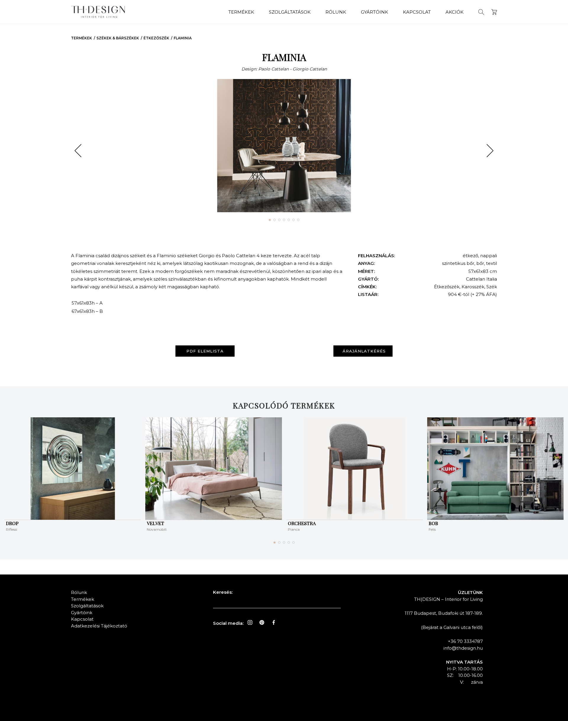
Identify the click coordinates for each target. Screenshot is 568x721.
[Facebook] (273, 622)
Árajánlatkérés (364, 351)
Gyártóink (374, 12)
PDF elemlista (205, 351)
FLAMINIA (183, 38)
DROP (12, 523)
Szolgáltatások (290, 12)
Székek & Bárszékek (117, 38)
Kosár (494, 12)
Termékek (241, 12)
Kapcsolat (417, 12)
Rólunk (335, 12)
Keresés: (223, 592)
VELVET (155, 523)
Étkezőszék (156, 38)
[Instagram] (250, 622)
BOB (433, 523)
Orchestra (302, 523)
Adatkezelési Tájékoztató (99, 626)
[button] (78, 150)
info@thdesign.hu (463, 648)
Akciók (455, 12)
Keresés (481, 12)
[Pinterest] (261, 622)
